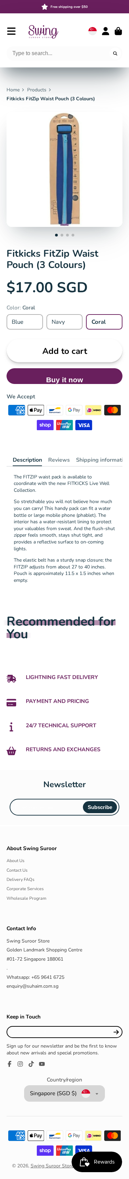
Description (27, 460)
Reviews (59, 460)
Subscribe (100, 807)
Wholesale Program (26, 898)
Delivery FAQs (20, 879)
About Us (15, 860)
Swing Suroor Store (52, 1166)
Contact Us (17, 870)
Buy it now (64, 380)
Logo (43, 31)
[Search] (115, 53)
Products (36, 90)
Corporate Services (25, 889)
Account (105, 31)
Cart (118, 31)
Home (13, 90)
